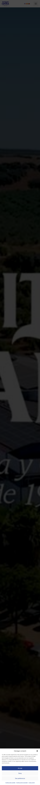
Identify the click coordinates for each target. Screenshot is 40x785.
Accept (20, 768)
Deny (20, 773)
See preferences (20, 778)
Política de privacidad (22, 782)
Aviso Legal (32, 782)
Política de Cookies (10, 782)
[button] (37, 751)
